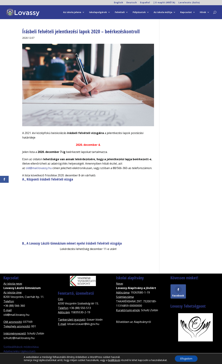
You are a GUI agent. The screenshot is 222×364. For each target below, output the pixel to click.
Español (145, 3)
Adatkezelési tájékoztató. (19, 351)
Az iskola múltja (163, 12)
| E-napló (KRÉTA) (164, 3)
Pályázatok (139, 12)
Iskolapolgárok (98, 12)
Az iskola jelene (72, 12)
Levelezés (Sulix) (189, 3)
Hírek (203, 12)
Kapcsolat (186, 12)
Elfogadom (186, 358)
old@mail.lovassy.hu (39, 168)
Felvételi (120, 12)
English (118, 3)
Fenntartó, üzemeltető (76, 293)
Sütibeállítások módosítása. (21, 347)
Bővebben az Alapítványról (133, 322)
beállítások (114, 360)
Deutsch (131, 3)
